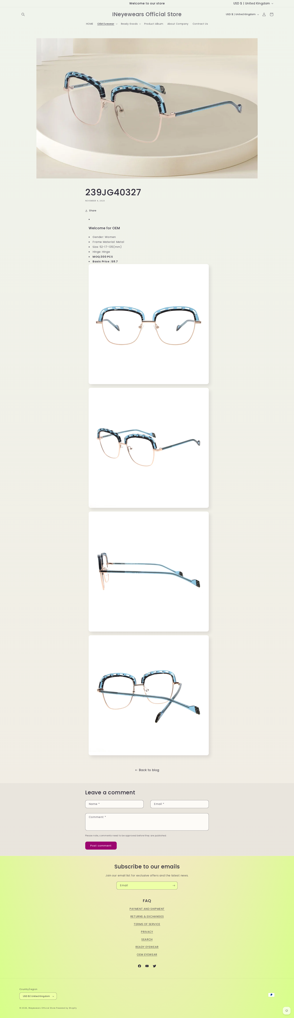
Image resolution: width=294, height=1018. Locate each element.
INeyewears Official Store (42, 1008)
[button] (23, 14)
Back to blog (149, 770)
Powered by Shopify (66, 1008)
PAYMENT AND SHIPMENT (147, 909)
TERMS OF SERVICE (147, 924)
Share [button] (92, 210)
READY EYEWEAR (147, 947)
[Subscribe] (173, 886)
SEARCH (147, 939)
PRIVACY (147, 932)
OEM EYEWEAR (147, 954)
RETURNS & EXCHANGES (147, 916)
